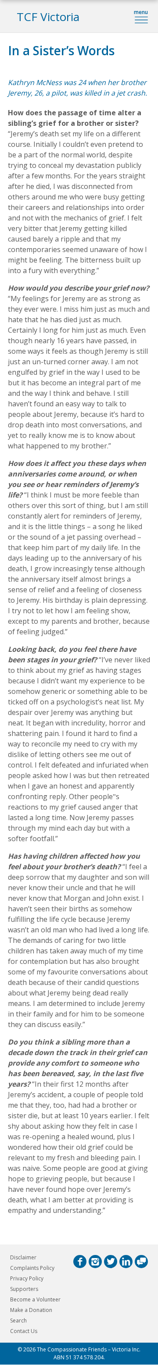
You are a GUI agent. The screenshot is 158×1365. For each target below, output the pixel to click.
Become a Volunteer (35, 1299)
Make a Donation (31, 1310)
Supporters (24, 1289)
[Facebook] (79, 1261)
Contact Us (23, 1331)
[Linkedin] (126, 1261)
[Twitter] (110, 1261)
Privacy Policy (26, 1278)
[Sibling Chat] (141, 1261)
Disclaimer (23, 1257)
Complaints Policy (32, 1268)
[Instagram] (95, 1261)
